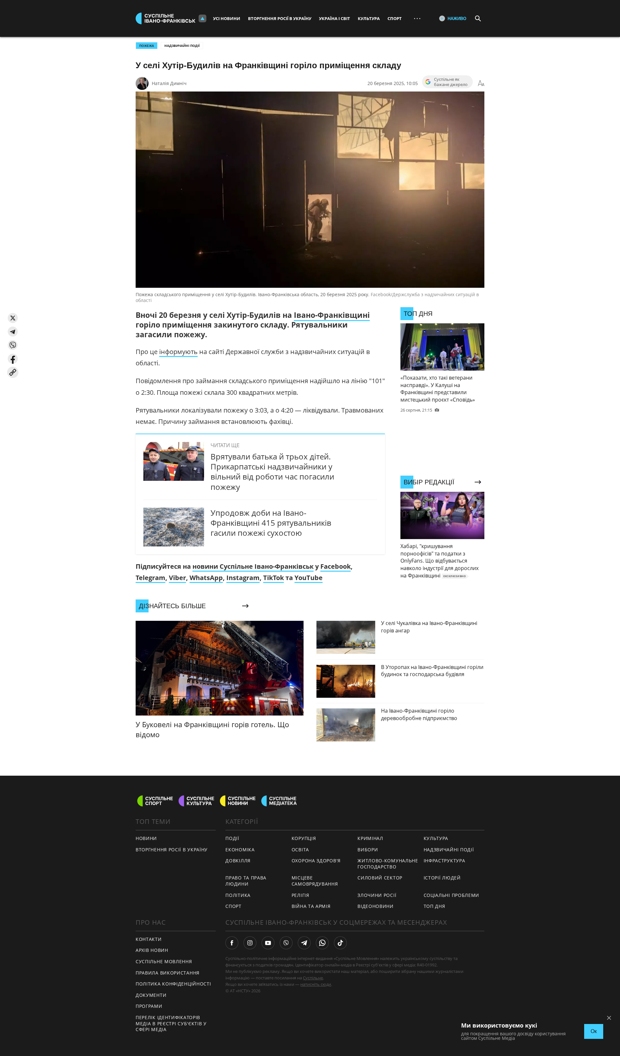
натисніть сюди (315, 984)
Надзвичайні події (182, 45)
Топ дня (434, 906)
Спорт (395, 18)
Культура (369, 18)
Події (232, 838)
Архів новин (152, 950)
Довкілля (238, 860)
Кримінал (370, 838)
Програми (149, 1006)
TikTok (273, 577)
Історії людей (442, 878)
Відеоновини (375, 906)
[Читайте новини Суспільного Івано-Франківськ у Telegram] (304, 942)
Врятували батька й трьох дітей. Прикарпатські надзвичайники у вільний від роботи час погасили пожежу (272, 471)
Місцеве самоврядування (315, 881)
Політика (238, 895)
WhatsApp (206, 577)
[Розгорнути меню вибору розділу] (202, 18)
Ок (594, 1031)
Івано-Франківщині (332, 315)
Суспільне (313, 978)
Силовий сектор (379, 878)
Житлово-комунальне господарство (387, 863)
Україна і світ (334, 18)
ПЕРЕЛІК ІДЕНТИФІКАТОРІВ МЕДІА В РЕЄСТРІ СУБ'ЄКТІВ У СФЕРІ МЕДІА (171, 1023)
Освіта (300, 849)
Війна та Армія (311, 906)
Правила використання (168, 973)
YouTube (308, 577)
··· (417, 18)
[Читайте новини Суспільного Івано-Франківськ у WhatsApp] (322, 942)
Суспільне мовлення (164, 961)
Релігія (300, 895)
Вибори (367, 849)
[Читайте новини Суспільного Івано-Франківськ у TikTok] (340, 942)
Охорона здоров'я (316, 860)
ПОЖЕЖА (146, 45)
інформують (178, 351)
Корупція (304, 838)
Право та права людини (245, 881)
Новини (146, 838)
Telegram (150, 577)
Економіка (239, 849)
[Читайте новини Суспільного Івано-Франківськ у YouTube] (268, 942)
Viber (177, 577)
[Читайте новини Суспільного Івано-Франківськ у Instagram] (249, 942)
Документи (151, 995)
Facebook (335, 566)
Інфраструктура (444, 860)
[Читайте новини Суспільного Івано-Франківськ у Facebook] (231, 942)
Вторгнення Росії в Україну (279, 18)
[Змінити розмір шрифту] (481, 83)
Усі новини (226, 18)
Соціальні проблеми (452, 895)
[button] (12, 318)
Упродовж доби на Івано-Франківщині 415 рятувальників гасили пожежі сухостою (271, 522)
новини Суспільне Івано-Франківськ (253, 566)
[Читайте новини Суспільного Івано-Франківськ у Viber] (286, 942)
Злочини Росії (376, 895)
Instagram (243, 577)
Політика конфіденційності (173, 984)
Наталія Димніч (169, 83)
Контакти (149, 939)
